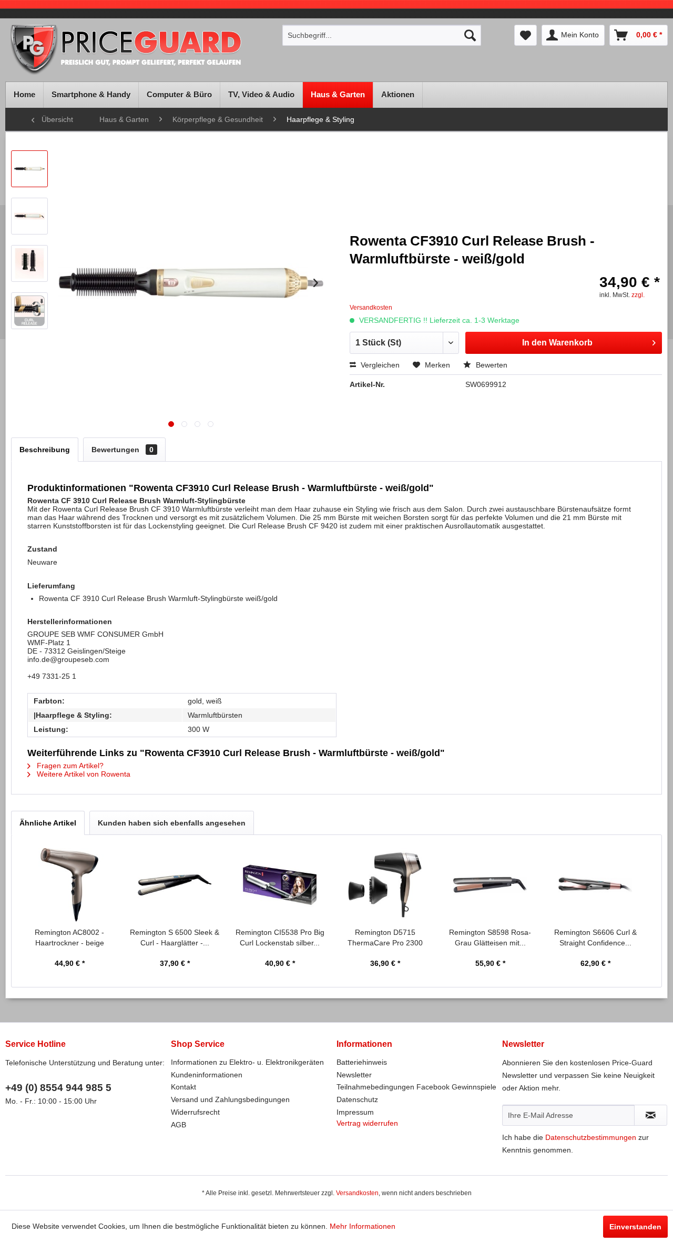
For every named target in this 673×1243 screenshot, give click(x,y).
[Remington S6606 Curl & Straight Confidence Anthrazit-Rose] (595, 885)
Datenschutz (357, 1099)
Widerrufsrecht (195, 1112)
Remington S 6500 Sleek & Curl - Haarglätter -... (174, 937)
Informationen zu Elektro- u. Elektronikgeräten (247, 1062)
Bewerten (490, 365)
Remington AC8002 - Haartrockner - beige (69, 937)
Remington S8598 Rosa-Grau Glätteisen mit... (490, 937)
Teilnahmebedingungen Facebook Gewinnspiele (416, 1087)
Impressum (355, 1112)
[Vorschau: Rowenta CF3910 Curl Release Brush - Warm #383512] (29, 168)
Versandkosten (357, 1193)
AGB (178, 1124)
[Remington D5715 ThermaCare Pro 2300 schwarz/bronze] (385, 885)
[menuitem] (381, 35)
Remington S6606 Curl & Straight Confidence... (595, 937)
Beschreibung (44, 449)
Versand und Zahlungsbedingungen (230, 1099)
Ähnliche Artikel (47, 823)
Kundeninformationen (206, 1075)
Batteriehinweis (361, 1062)
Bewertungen (122, 449)
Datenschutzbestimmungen (590, 1137)
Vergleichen (379, 365)
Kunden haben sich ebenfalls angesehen (172, 823)
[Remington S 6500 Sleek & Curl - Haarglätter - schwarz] (174, 885)
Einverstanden (635, 1226)
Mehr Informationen (362, 1226)
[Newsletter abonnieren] (650, 1115)
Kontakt (183, 1087)
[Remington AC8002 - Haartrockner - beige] (69, 885)
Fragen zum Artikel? (69, 765)
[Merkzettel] (525, 35)
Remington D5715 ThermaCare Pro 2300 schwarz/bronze (385, 938)
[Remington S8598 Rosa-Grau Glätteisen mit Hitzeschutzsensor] (490, 885)
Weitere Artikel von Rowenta (82, 774)
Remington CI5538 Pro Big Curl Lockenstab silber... (280, 937)
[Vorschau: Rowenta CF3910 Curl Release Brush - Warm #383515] (29, 263)
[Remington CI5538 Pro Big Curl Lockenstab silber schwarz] (279, 885)
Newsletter (354, 1075)
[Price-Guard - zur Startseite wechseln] (140, 50)
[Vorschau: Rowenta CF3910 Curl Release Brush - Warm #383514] (29, 216)
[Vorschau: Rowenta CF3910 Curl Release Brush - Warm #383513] (29, 310)
